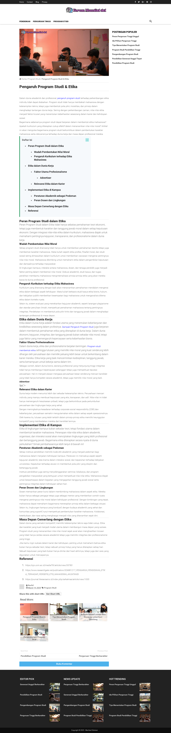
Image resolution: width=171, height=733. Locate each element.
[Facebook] (135, 2)
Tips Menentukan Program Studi (126, 45)
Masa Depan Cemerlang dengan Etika (48, 206)
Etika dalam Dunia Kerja (41, 165)
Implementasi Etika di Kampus (44, 189)
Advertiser (45, 177)
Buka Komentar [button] (64, 664)
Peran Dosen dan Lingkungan (49, 200)
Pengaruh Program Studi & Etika (48, 86)
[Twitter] (138, 2)
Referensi (33, 210)
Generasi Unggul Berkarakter (32, 684)
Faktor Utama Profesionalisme (50, 171)
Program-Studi (50, 588)
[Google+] (143, 2)
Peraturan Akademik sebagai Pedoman (55, 195)
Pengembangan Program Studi (125, 54)
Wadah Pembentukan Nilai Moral (52, 152)
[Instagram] (150, 2)
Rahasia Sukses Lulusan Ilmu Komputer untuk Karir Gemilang (93, 616)
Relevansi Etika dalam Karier (49, 183)
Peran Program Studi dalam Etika (46, 146)
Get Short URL (53, 594)
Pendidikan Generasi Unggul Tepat (127, 59)
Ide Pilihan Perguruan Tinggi (124, 41)
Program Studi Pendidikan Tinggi (126, 50)
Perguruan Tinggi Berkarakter (93, 656)
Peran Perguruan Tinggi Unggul (125, 36)
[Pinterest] (147, 2)
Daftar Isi (27, 140)
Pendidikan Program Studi (33, 656)
